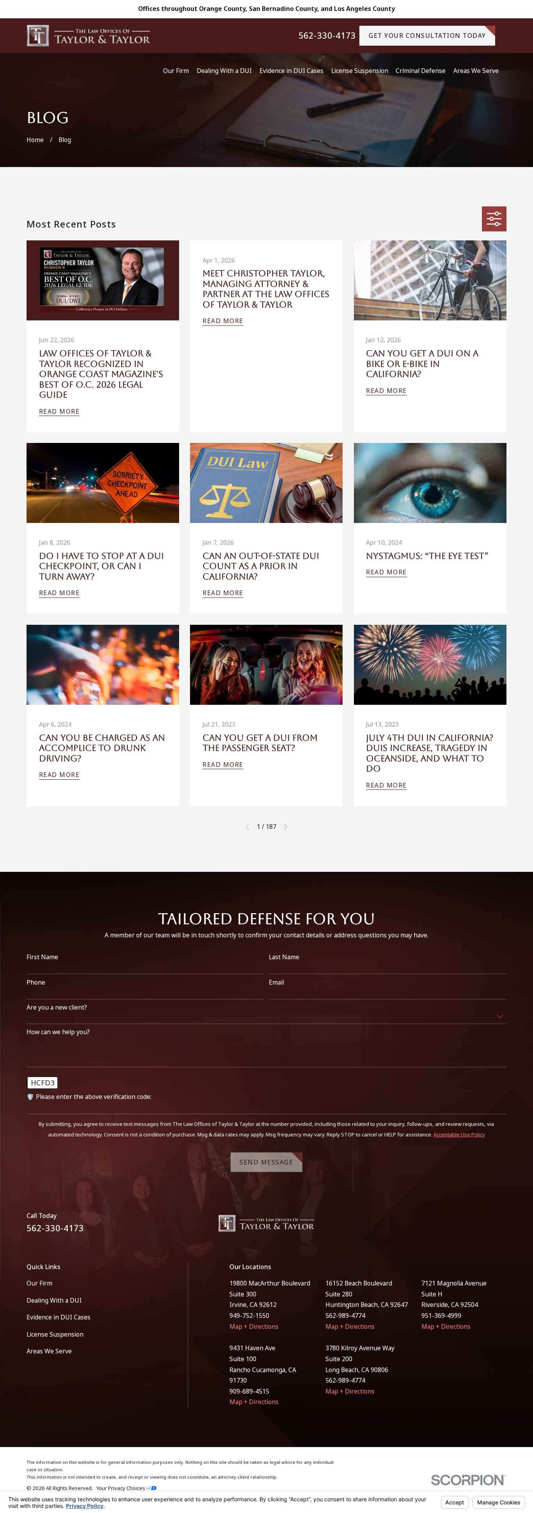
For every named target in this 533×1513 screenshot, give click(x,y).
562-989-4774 (345, 1315)
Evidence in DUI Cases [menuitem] (291, 70)
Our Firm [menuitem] (176, 70)
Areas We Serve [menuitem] (476, 70)
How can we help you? (58, 1032)
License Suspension (55, 1334)
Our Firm (39, 1283)
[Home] (89, 35)
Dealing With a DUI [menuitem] (224, 70)
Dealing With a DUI (54, 1300)
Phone (36, 982)
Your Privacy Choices (121, 1488)
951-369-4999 (441, 1315)
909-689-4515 (249, 1391)
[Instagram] (502, 1226)
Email (276, 982)
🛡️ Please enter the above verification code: (89, 1097)
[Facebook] (482, 1226)
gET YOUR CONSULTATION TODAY (427, 35)
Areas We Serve (49, 1351)
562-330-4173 (327, 36)
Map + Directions (254, 1326)
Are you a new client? (57, 1007)
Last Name (284, 957)
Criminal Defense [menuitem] (421, 70)
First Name (42, 957)
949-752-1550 (249, 1315)
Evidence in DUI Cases (59, 1317)
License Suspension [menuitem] (359, 70)
